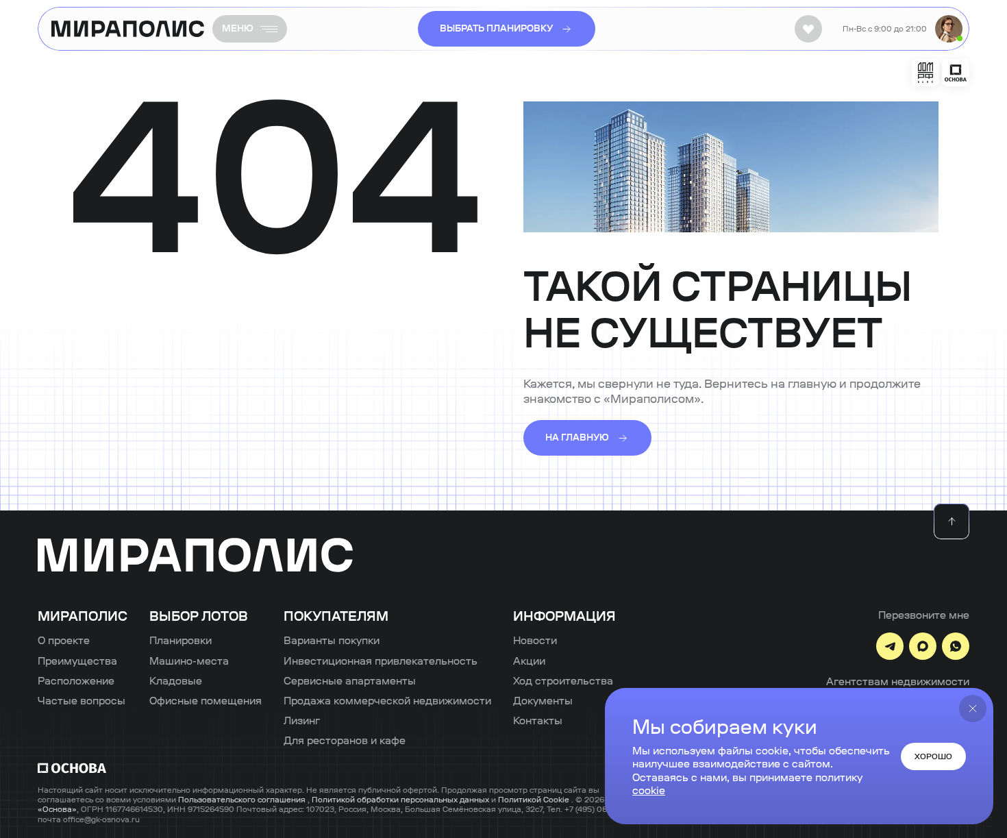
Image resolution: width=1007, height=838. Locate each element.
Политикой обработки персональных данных (401, 799)
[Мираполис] (195, 556)
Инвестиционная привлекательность (380, 660)
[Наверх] (951, 521)
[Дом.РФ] (925, 72)
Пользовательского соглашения (243, 799)
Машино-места (189, 660)
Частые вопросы (81, 700)
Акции (529, 660)
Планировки (180, 640)
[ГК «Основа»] (955, 72)
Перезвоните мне (923, 614)
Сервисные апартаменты (350, 680)
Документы (543, 700)
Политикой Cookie (534, 799)
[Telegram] (890, 646)
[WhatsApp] (955, 646)
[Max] (922, 646)
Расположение (76, 680)
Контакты (537, 720)
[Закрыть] (972, 708)
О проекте (64, 640)
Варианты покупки (332, 640)
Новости (535, 640)
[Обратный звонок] (948, 28)
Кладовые (175, 680)
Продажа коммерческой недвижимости (387, 700)
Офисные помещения (205, 700)
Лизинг (302, 720)
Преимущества (77, 660)
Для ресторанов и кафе (345, 740)
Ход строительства (563, 680)
